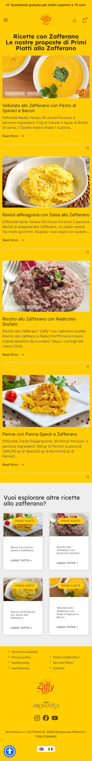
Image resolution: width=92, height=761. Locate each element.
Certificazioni (20, 668)
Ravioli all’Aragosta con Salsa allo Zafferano (45, 214)
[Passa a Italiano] (50, 749)
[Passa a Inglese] (41, 749)
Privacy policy (21, 657)
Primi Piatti (35, 93)
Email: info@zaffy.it (66, 657)
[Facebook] (46, 718)
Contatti (58, 668)
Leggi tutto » (21, 560)
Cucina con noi (15, 93)
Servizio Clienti (63, 662)
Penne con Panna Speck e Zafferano (39, 434)
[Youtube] (54, 718)
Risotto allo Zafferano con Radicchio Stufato (39, 321)
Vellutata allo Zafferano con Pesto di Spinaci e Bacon (39, 108)
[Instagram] (37, 718)
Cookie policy (20, 662)
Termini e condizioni (25, 652)
